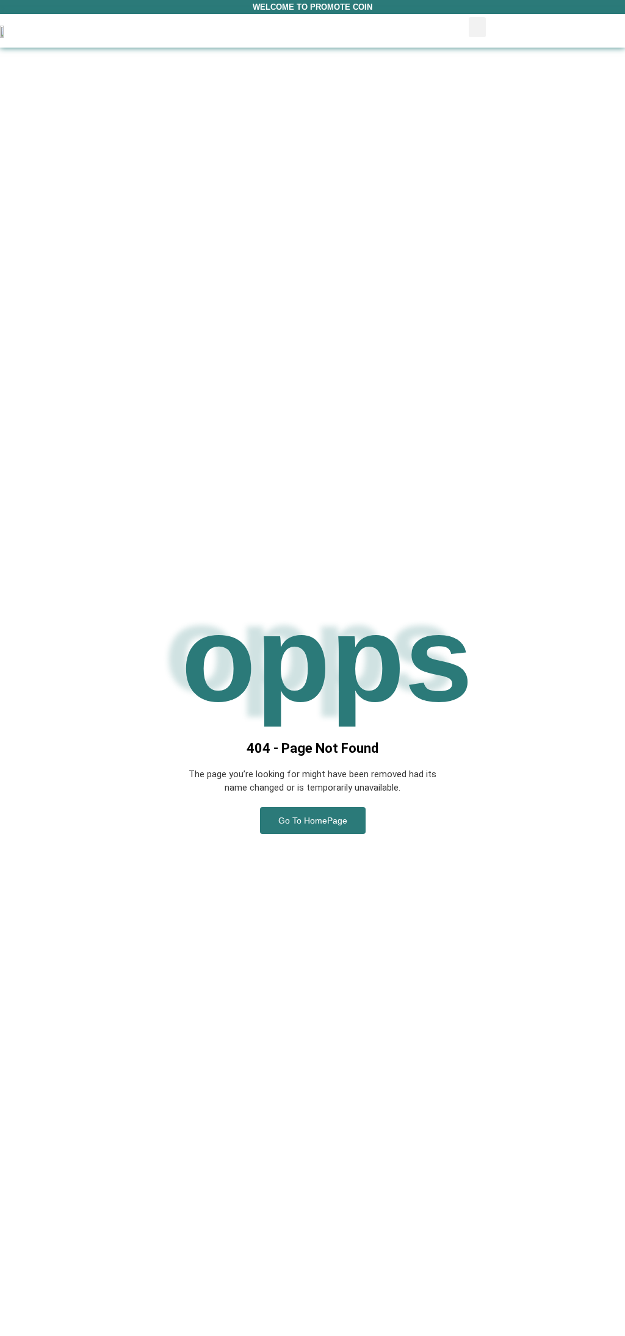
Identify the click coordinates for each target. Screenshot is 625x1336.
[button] (477, 27)
